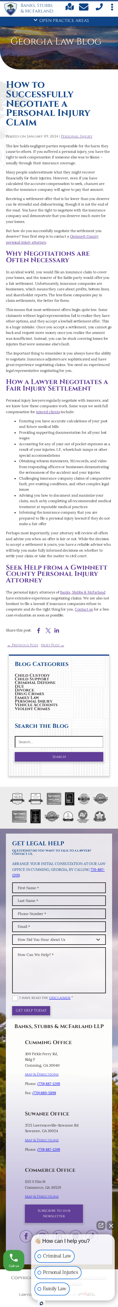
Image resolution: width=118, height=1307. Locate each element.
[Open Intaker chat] (41, 1303)
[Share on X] (48, 630)
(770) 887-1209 (48, 1083)
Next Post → (52, 645)
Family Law (27, 697)
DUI (19, 686)
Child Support (32, 679)
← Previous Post (22, 645)
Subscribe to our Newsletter (54, 1213)
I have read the (46, 998)
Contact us (84, 609)
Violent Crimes (32, 709)
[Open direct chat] (101, 1225)
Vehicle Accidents (36, 705)
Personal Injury (33, 701)
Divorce (24, 690)
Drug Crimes (29, 694)
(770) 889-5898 (44, 1093)
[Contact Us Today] (84, 8)
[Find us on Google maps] (70, 9)
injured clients (48, 412)
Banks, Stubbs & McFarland (82, 592)
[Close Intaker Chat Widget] (111, 1225)
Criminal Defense (35, 683)
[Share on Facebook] (38, 630)
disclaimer (59, 998)
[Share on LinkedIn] (56, 630)
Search (59, 757)
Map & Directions (42, 1074)
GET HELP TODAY (31, 1010)
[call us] (99, 9)
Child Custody (32, 675)
